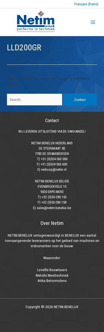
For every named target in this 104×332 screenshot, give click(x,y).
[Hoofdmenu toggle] (93, 22)
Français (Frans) (86, 4)
